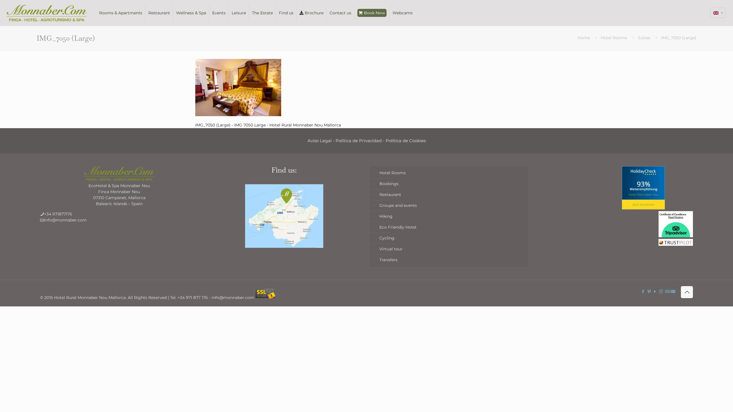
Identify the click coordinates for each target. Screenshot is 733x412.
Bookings (389, 183)
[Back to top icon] (687, 292)
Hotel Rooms (614, 37)
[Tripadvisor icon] (667, 291)
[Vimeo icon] (649, 291)
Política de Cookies (406, 140)
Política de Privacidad (359, 140)
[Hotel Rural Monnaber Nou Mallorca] (47, 13)
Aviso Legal (320, 140)
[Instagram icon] (661, 291)
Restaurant (390, 194)
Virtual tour (391, 248)
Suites (644, 37)
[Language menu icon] (718, 13)
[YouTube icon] (655, 291)
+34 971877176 (58, 214)
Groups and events (398, 205)
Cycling (387, 238)
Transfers (388, 259)
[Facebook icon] (643, 291)
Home (584, 37)
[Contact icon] (673, 291)
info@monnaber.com (65, 220)
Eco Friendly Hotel (397, 227)
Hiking (386, 216)
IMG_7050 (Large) (678, 37)
